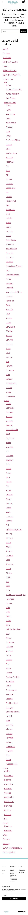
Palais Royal (11, 201)
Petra (8, 755)
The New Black (12, 703)
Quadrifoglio (11, 240)
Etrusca (9, 335)
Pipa (7, 205)
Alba (7, 175)
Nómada (9, 738)
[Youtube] (25, 911)
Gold (6, 82)
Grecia (8, 473)
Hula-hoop (10, 599)
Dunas (8, 322)
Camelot (9, 555)
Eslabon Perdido (12, 677)
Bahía (8, 590)
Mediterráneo (11, 153)
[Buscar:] (10, 31)
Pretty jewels (11, 383)
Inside (8, 442)
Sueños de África (13, 140)
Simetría (9, 495)
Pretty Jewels (11, 690)
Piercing (6, 843)
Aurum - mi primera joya (15, 594)
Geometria (10, 408)
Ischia (8, 223)
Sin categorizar (9, 852)
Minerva (9, 296)
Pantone (9, 647)
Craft (8, 214)
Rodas (8, 490)
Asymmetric (11, 123)
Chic (7, 634)
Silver (6, 401)
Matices (9, 742)
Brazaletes (8, 775)
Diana (8, 305)
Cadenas (8, 788)
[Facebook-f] (21, 911)
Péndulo (9, 157)
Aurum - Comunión (13, 89)
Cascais (9, 344)
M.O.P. (8, 621)
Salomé (9, 521)
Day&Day (9, 460)
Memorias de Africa (14, 292)
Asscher (9, 503)
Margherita (10, 114)
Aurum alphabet (12, 94)
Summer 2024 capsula (12, 848)
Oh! (7, 451)
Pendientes (9, 801)
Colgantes (8, 784)
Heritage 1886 (10, 102)
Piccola (9, 673)
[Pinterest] (23, 911)
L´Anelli (9, 716)
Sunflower (7, 57)
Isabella (9, 218)
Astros (8, 542)
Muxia (8, 392)
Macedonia (10, 746)
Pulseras (7, 814)
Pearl (8, 664)
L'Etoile (9, 196)
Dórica (8, 508)
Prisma (9, 388)
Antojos (9, 551)
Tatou (8, 118)
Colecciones (8, 79)
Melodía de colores (13, 629)
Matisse (9, 357)
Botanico (9, 262)
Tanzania (9, 412)
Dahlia (8, 655)
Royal (8, 314)
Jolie (8, 374)
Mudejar (9, 733)
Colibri (8, 403)
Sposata (9, 699)
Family (8, 686)
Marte (8, 512)
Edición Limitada (12, 275)
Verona (9, 318)
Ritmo (8, 136)
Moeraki (9, 425)
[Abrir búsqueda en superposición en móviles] (23, 2)
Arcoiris (9, 534)
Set (5, 819)
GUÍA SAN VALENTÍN (11, 75)
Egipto (8, 577)
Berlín (8, 625)
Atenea (9, 573)
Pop (7, 486)
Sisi (7, 525)
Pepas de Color (12, 430)
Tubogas (9, 707)
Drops (8, 105)
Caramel (9, 340)
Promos (7, 810)
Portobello (10, 301)
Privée (8, 236)
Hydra (8, 110)
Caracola (9, 183)
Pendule (9, 231)
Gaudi (8, 353)
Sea (7, 166)
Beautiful (9, 309)
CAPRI (8, 616)
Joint (8, 434)
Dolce (8, 149)
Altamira (9, 538)
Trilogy (8, 499)
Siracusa (9, 694)
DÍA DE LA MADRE (10, 62)
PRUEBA (9, 751)
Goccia (8, 469)
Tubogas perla (11, 764)
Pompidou (10, 681)
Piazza (8, 668)
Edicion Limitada (12, 712)
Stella (8, 170)
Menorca (9, 447)
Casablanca (10, 188)
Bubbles (9, 416)
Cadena (9, 660)
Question (9, 516)
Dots (8, 464)
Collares (7, 793)
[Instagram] (19, 911)
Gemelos (8, 830)
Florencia (9, 288)
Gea (7, 581)
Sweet (5, 49)
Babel (8, 586)
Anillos (7, 771)
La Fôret (9, 379)
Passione (6, 839)
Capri (8, 270)
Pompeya (10, 370)
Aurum (8, 85)
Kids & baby (11, 98)
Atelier (8, 279)
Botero (8, 638)
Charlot (9, 144)
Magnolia (9, 725)
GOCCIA (9, 331)
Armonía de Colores (14, 266)
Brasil (5, 835)
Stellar (8, 759)
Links (8, 612)
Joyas (5, 768)
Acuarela (9, 253)
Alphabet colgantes (14, 529)
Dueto (8, 568)
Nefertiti (9, 366)
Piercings (8, 806)
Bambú (9, 179)
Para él (5, 823)
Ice (7, 192)
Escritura (7, 826)
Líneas (5, 66)
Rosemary (10, 162)
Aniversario (10, 209)
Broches (7, 780)
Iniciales (9, 729)
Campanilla (10, 327)
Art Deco (9, 257)
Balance (9, 127)
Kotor (8, 131)
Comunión (10, 642)
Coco (8, 560)
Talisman (9, 456)
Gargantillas (9, 797)
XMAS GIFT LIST (9, 71)
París (8, 477)
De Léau (6, 53)
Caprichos (10, 438)
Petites (8, 482)
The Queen (10, 396)
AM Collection (11, 249)
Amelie (8, 547)
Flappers (9, 283)
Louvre (8, 227)
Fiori (7, 361)
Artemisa (9, 564)
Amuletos (10, 244)
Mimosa (9, 421)
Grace (8, 348)
